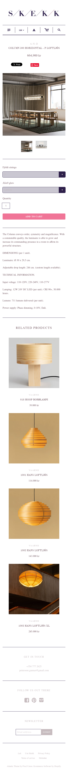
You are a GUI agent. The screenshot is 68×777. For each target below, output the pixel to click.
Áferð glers (8, 182)
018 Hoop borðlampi (34, 399)
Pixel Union (27, 766)
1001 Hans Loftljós (34, 475)
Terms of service (28, 758)
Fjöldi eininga (9, 167)
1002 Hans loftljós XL (34, 625)
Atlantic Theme (13, 766)
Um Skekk (29, 753)
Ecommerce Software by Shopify (47, 766)
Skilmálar (43, 758)
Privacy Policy (44, 753)
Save (36, 65)
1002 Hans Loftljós (34, 550)
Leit (19, 753)
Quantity (7, 198)
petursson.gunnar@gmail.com (34, 670)
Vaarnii (34, 394)
